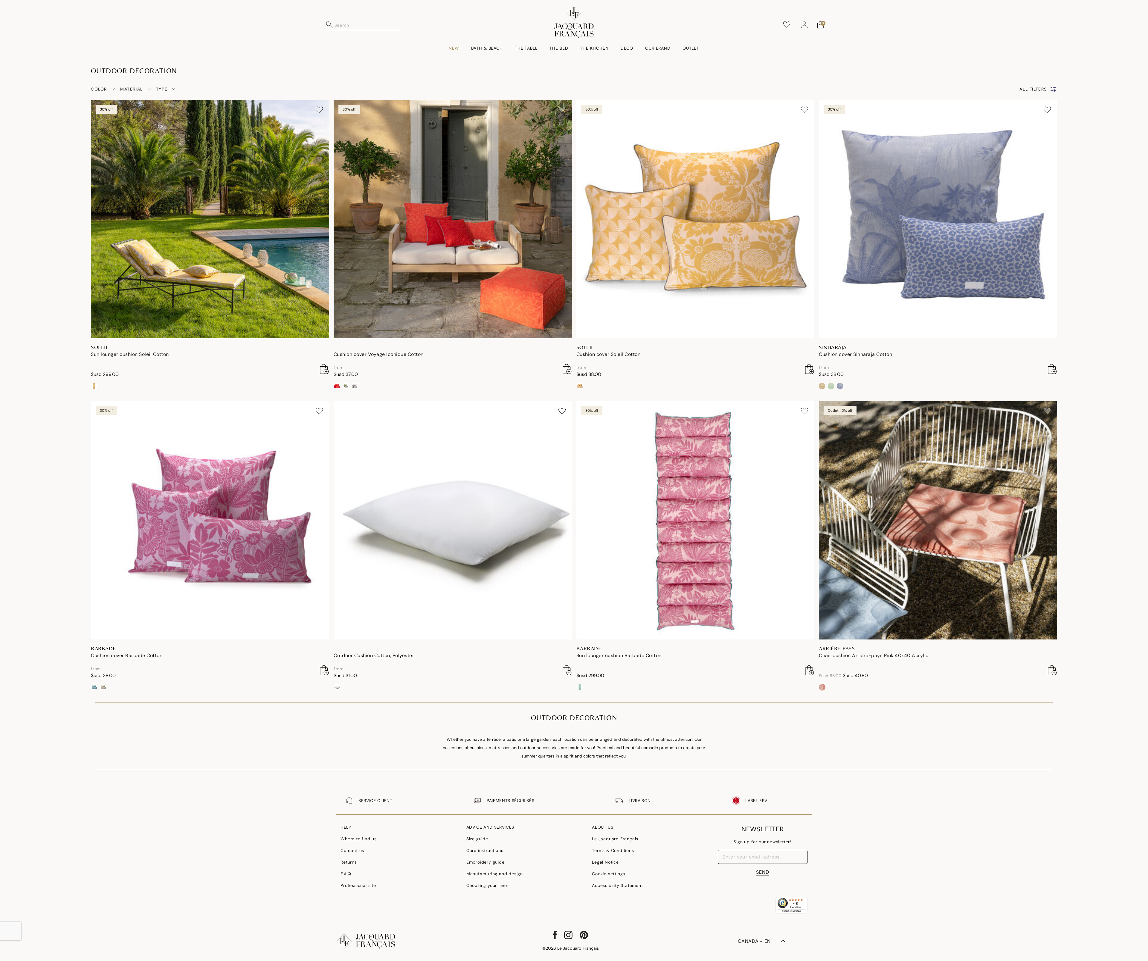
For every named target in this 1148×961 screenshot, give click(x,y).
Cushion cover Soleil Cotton (608, 354)
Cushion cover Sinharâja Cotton (855, 354)
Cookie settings (608, 873)
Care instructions (484, 850)
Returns (349, 862)
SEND (762, 872)
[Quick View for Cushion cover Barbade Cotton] (324, 670)
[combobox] (367, 25)
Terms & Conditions (613, 850)
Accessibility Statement (617, 885)
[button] (804, 25)
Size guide (477, 838)
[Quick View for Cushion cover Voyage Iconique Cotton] (567, 369)
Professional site (358, 885)
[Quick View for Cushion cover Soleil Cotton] (809, 369)
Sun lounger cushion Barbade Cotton (619, 655)
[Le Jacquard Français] (574, 22)
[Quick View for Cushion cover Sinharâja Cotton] (1052, 369)
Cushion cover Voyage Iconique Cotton (379, 354)
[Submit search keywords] (329, 25)
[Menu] (803, 900)
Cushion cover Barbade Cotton (126, 655)
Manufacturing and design (494, 873)
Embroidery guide (485, 862)
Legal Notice (605, 862)
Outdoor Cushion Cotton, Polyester (374, 655)
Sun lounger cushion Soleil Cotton (130, 354)
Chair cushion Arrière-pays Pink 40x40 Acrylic (874, 655)
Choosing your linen (487, 885)
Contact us (352, 850)
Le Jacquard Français (615, 838)
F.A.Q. (346, 873)
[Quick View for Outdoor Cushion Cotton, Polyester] (567, 670)
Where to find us (359, 838)
